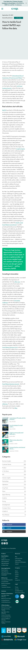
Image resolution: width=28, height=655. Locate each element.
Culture (16, 576)
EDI (14, 474)
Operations (14, 484)
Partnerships (14, 481)
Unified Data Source (5, 602)
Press (16, 578)
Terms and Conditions (20, 592)
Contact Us (17, 580)
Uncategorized (14, 504)
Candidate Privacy (19, 590)
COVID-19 (14, 511)
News (14, 491)
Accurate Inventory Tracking (5, 609)
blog (16, 408)
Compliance (4, 585)
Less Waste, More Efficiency (5, 596)
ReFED (4, 110)
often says (17, 282)
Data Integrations (5, 561)
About (16, 571)
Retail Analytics (4, 570)
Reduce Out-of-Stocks (6, 607)
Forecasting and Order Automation (6, 574)
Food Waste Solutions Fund (10, 347)
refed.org (5, 404)
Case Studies (18, 560)
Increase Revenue (5, 600)
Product (14, 468)
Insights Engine (20, 149)
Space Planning (14, 494)
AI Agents (3, 558)
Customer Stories (14, 464)
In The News (18, 18)
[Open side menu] (2, 8)
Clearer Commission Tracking (5, 622)
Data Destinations (5, 563)
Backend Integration (5, 583)
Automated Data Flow (6, 617)
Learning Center (18, 558)
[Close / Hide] (26, 3)
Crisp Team (14, 488)
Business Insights (14, 461)
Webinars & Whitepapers (20, 562)
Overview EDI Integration (7, 580)
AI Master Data (4, 565)
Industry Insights (14, 478)
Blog (16, 556)
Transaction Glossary (6, 587)
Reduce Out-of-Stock (6, 598)
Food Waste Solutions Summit (10, 384)
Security (17, 589)
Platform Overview (5, 559)
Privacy (16, 587)
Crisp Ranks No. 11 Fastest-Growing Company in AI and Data (12, 2)
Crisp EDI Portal (4, 581)
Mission (17, 572)
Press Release (14, 515)
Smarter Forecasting (5, 615)
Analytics (14, 498)
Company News (14, 508)
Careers (17, 574)
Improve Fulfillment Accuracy (5, 619)
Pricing (14, 501)
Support (17, 564)
